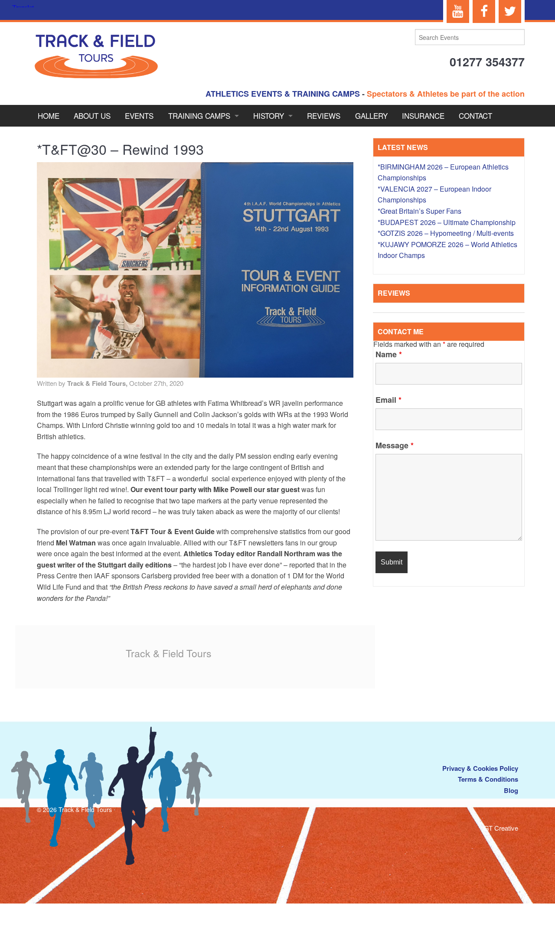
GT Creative (501, 827)
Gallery (371, 115)
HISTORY (268, 115)
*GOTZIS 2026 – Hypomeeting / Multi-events (446, 233)
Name (388, 354)
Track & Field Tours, (98, 383)
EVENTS (139, 115)
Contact (475, 115)
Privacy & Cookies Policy (480, 768)
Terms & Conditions (488, 779)
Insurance (423, 115)
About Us (92, 115)
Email (388, 399)
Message (394, 445)
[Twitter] (510, 11)
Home (48, 115)
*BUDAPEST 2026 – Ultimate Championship (447, 222)
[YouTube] (458, 11)
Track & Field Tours (169, 653)
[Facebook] (484, 11)
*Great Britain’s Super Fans (419, 211)
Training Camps (199, 115)
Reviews (323, 115)
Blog (511, 790)
